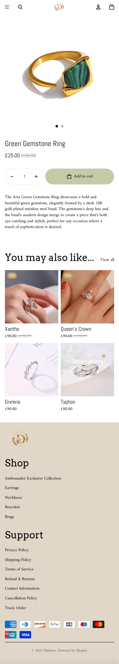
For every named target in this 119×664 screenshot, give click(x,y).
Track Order (15, 608)
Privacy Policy (16, 550)
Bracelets (12, 507)
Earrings (12, 488)
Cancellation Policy (21, 598)
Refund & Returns (20, 579)
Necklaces (13, 498)
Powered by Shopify (73, 651)
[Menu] (7, 7)
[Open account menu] (98, 7)
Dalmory (50, 651)
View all (107, 260)
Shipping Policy (18, 560)
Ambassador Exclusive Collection (33, 478)
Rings (9, 517)
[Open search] (20, 7)
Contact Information (22, 588)
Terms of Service (19, 569)
